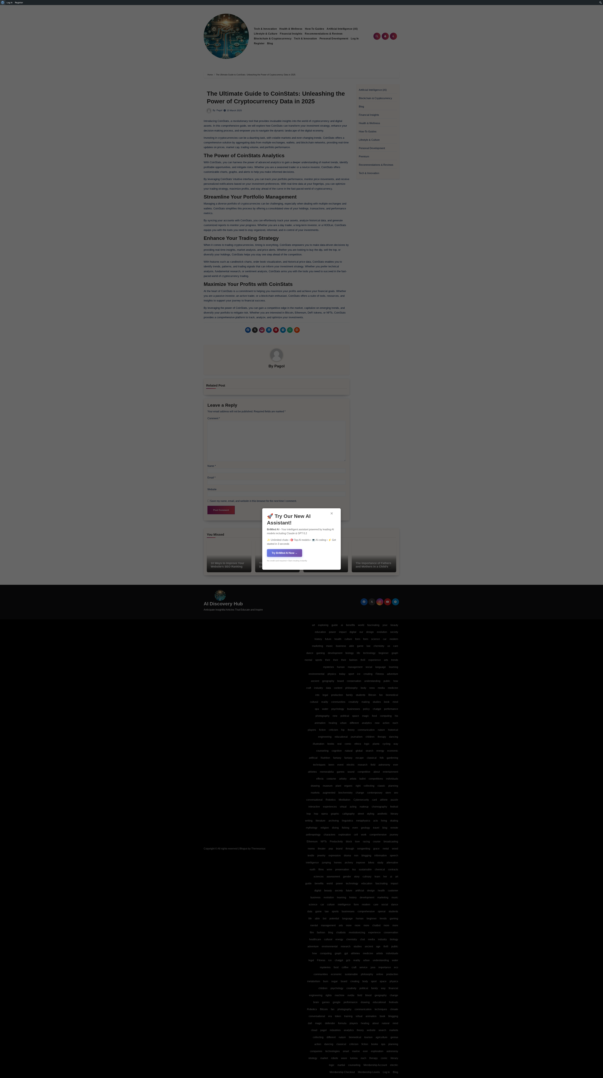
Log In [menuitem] (10, 2)
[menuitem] (2, 2)
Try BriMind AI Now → (284, 553)
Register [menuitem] (19, 2)
